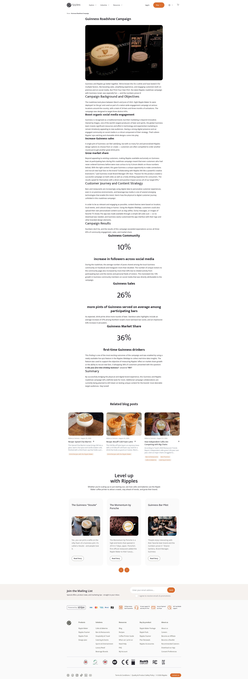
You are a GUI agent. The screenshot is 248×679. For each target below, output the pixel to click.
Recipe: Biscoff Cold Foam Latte (119, 441)
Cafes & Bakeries (151, 460)
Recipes (121, 632)
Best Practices (165, 457)
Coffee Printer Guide (126, 636)
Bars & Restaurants (152, 457)
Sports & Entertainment (104, 644)
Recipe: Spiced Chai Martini (79, 441)
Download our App (168, 648)
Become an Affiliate (168, 636)
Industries (103, 5)
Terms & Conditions (122, 675)
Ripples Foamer (84, 632)
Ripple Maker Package (148, 628)
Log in (147, 5)
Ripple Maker (83, 628)
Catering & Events (165, 460)
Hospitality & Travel (103, 636)
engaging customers (146, 87)
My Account (123, 651)
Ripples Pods (83, 636)
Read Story (78, 558)
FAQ (120, 648)
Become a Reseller (168, 640)
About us (164, 628)
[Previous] (121, 570)
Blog (120, 628)
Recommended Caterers (170, 644)
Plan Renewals (145, 640)
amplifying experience (124, 87)
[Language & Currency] (170, 5)
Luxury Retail (100, 648)
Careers (164, 632)
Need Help (123, 644)
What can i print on (126, 640)
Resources (116, 5)
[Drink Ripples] (73, 5)
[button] (68, 675)
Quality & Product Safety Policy (143, 675)
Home (68, 13)
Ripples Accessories (147, 644)
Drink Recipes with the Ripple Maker (81, 454)
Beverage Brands (102, 651)
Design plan (82, 640)
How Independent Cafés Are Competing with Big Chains (156, 443)
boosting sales (108, 87)
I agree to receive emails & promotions (154, 596)
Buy (157, 5)
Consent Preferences (169, 651)
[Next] (126, 570)
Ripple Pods (144, 632)
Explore (91, 5)
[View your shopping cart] (178, 5)
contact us (175, 675)
